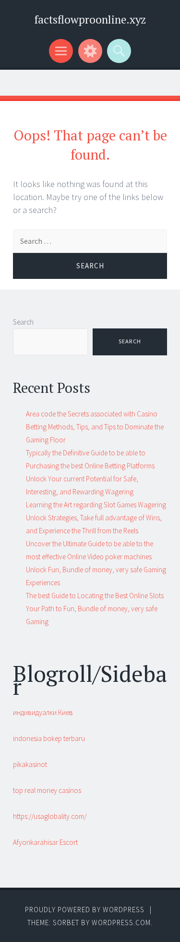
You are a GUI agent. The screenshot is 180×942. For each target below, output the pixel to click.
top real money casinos (47, 790)
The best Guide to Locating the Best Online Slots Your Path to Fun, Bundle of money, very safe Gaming (95, 608)
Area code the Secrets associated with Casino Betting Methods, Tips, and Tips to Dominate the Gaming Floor (95, 426)
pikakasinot (30, 764)
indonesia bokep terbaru (49, 738)
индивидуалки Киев (43, 712)
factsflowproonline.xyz (90, 19)
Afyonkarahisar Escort (45, 842)
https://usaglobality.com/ (49, 816)
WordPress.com (121, 922)
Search (23, 322)
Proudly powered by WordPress (84, 909)
